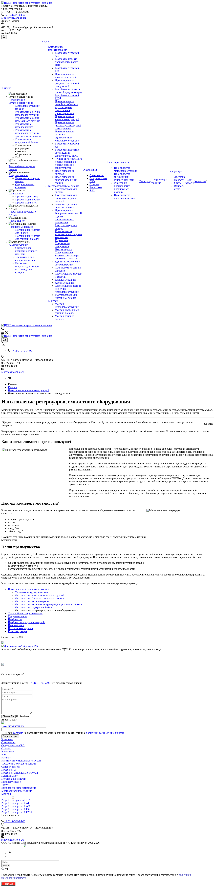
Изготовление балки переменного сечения (27, 119)
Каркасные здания (65, 279)
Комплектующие (18, 244)
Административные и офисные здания (67, 206)
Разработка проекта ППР (15, 800)
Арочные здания (64, 282)
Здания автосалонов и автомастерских (67, 263)
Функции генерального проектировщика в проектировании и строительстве (68, 163)
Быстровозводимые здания (63, 185)
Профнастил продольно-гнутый (26, 622)
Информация (174, 171)
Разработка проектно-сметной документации (68, 91)
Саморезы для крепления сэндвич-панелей (26, 250)
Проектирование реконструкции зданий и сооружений (68, 125)
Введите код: (9, 719)
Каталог (6, 88)
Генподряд (145, 181)
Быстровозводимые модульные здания (66, 296)
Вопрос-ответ (179, 187)
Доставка (179, 176)
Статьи (178, 182)
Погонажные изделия (21, 226)
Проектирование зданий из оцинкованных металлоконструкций (67, 136)
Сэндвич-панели (18, 175)
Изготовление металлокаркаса (24, 125)
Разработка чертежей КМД (16, 812)
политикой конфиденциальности (105, 732)
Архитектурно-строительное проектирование (64, 110)
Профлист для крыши (27, 199)
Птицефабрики (63, 249)
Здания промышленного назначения (64, 219)
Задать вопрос (10, 736)
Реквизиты (96, 187)
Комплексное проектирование (57, 48)
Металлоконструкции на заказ (32, 592)
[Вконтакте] (9, 378)
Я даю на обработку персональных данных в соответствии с (64, 732)
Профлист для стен (26, 202)
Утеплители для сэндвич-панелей (25, 258)
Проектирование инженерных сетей (66, 75)
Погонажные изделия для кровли (27, 231)
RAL (92, 190)
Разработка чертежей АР (15, 803)
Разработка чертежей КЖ (15, 809)
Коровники (61, 240)
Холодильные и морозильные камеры (67, 254)
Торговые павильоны (67, 258)
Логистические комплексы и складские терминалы (68, 234)
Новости (179, 179)
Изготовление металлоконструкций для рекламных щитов (28, 133)
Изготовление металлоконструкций (21, 101)
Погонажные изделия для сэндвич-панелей (27, 237)
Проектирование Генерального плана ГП (68, 212)
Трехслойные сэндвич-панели (25, 613)
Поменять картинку (12, 726)
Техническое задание (159, 181)
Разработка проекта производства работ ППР (66, 61)
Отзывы (94, 184)
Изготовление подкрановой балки (26, 140)
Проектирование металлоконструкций (67, 118)
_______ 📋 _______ (13, 797)
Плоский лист (17, 220)
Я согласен (8, 884)
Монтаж (53, 300)
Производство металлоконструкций (126, 169)
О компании (90, 169)
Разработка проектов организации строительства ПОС (67, 152)
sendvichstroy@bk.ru (12, 371)
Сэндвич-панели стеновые (24, 186)
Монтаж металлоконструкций (67, 305)
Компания (7, 739)
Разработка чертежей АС (15, 806)
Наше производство (118, 162)
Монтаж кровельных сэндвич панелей (67, 311)
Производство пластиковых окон (124, 196)
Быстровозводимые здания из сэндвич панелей (66, 198)
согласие (18, 732)
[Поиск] (4, 37)
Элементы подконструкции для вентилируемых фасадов (27, 268)
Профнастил (16, 193)
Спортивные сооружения (62, 245)
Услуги (45, 41)
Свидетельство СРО (13, 745)
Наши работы (189, 181)
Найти (6, 865)
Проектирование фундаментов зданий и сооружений (68, 83)
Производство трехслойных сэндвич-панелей (124, 176)
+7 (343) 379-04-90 (14, 14)
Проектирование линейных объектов (66, 103)
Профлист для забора (27, 196)
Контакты (200, 181)
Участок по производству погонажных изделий (122, 187)
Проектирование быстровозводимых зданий (66, 179)
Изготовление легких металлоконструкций (27, 113)
